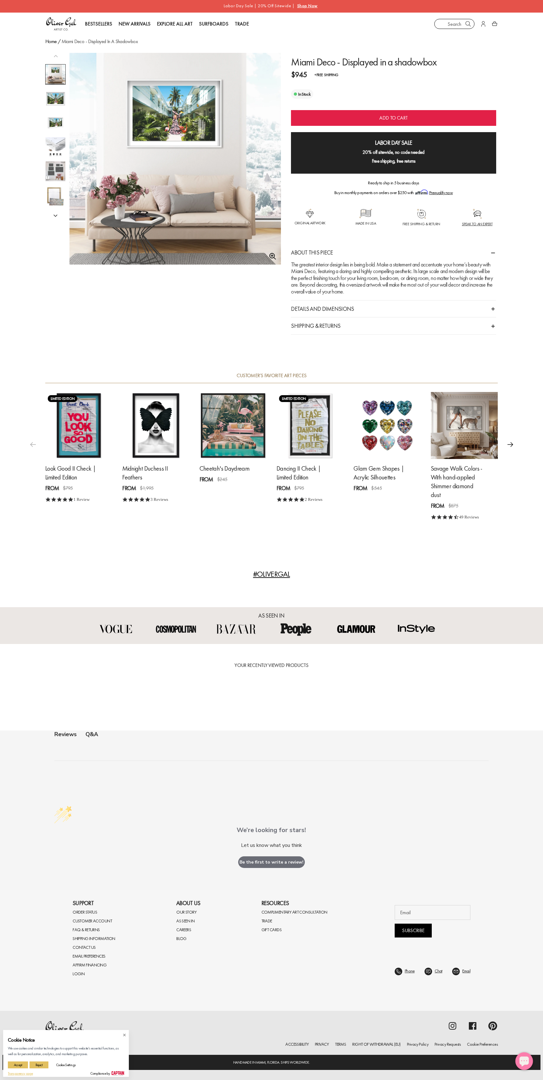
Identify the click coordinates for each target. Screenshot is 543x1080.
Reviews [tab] (65, 734)
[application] (524, 1061)
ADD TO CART (393, 118)
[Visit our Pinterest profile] (493, 1026)
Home (51, 41)
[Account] (483, 24)
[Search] (468, 24)
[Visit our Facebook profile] (473, 1026)
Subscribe (413, 930)
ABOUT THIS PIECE (312, 252)
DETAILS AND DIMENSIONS (322, 308)
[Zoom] (271, 256)
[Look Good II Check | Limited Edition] (78, 425)
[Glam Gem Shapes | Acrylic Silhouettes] (387, 425)
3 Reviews (159, 499)
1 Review (82, 499)
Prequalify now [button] (441, 192)
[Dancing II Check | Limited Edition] (310, 425)
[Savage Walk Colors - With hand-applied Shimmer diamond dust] (464, 425)
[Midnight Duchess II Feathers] (155, 425)
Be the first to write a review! (271, 862)
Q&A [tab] (91, 734)
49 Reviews (469, 517)
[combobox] (454, 24)
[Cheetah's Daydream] (233, 425)
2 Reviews (313, 499)
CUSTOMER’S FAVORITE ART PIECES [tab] (272, 375)
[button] (55, 215)
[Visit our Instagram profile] (452, 1026)
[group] (175, 167)
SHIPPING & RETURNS (315, 325)
